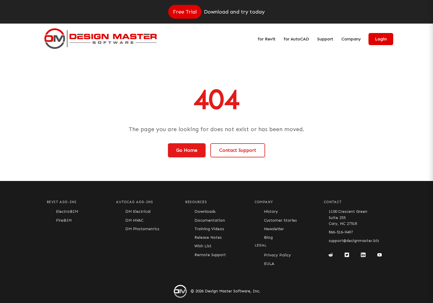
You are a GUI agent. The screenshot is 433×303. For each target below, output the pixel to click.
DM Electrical (138, 211)
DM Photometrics (142, 228)
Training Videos (209, 228)
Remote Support (210, 254)
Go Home (186, 150)
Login (381, 39)
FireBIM (64, 220)
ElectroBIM (67, 211)
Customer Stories (280, 220)
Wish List (202, 245)
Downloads (205, 211)
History (271, 211)
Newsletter (274, 228)
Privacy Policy (277, 255)
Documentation (209, 220)
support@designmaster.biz (354, 240)
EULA (269, 263)
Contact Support (237, 150)
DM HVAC (134, 220)
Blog (268, 237)
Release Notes (208, 237)
